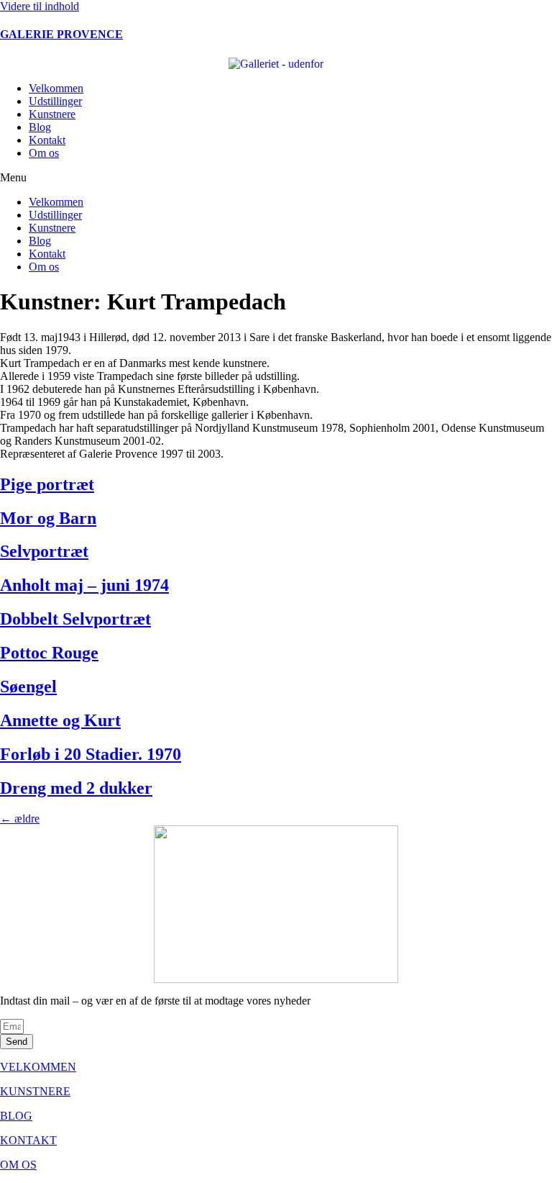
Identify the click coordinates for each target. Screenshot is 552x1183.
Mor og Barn (48, 518)
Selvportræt (44, 551)
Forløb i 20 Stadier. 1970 (90, 754)
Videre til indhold (39, 6)
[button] (276, 177)
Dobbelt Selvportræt (75, 618)
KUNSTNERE (35, 1091)
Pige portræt (47, 484)
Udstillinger (55, 101)
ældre (20, 818)
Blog (40, 127)
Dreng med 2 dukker (76, 788)
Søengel (28, 686)
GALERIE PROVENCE (61, 34)
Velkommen (56, 88)
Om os (44, 153)
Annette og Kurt (60, 720)
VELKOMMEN (38, 1067)
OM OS (18, 1165)
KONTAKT (28, 1140)
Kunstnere (52, 114)
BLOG (16, 1116)
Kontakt (47, 140)
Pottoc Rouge (49, 652)
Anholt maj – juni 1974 (84, 585)
